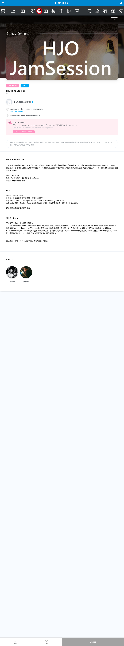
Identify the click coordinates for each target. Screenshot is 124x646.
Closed (93, 642)
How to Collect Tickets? (24, 132)
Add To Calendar (16, 111)
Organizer (15, 643)
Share (114, 19)
